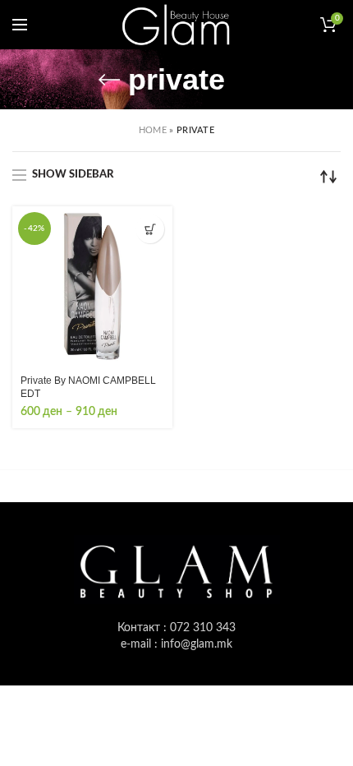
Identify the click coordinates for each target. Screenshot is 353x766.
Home (153, 130)
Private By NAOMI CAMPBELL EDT (88, 387)
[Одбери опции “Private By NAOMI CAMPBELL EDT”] (149, 229)
